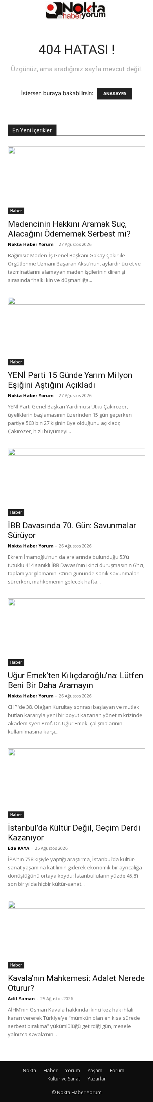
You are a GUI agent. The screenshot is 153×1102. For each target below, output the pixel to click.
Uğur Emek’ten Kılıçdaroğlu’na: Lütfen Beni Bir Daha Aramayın (75, 680)
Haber (16, 210)
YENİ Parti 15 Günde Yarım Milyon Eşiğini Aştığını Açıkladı (70, 380)
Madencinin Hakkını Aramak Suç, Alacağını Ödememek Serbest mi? (69, 228)
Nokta (29, 1070)
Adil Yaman (21, 998)
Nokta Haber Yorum (30, 244)
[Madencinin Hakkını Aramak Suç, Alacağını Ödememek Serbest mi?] (76, 180)
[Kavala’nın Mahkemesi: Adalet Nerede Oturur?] (76, 934)
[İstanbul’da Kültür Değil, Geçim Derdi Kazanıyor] (76, 783)
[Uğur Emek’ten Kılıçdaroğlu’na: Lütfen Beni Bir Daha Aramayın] (76, 632)
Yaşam (94, 1070)
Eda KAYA (18, 848)
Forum (117, 1070)
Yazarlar (96, 1078)
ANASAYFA (114, 93)
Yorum (72, 1070)
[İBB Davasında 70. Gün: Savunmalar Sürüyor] (76, 482)
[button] (13, 10)
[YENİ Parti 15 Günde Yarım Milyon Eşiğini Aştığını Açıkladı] (76, 331)
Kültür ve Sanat (63, 1078)
